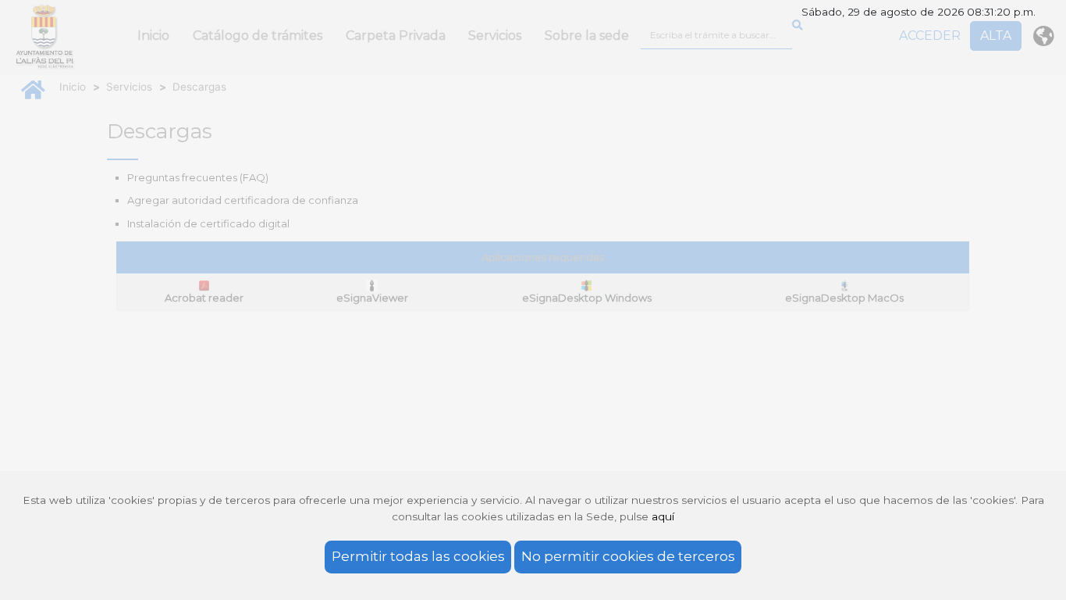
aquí (663, 516)
